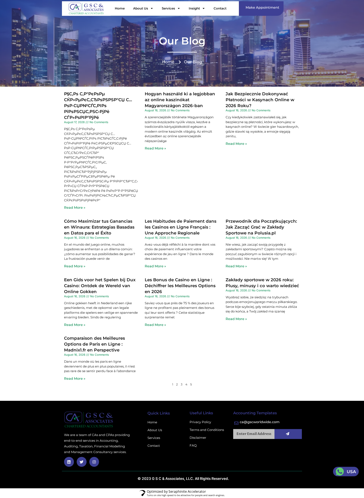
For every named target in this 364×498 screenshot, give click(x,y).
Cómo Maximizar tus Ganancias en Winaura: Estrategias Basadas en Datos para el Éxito (99, 227)
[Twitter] (82, 462)
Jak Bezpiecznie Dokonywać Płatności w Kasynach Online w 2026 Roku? (260, 99)
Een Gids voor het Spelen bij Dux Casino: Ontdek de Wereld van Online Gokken (99, 285)
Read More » (74, 208)
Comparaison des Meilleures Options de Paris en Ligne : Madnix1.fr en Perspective (94, 344)
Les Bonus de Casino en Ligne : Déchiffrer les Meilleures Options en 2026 (180, 285)
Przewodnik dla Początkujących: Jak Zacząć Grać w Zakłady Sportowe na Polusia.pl (261, 227)
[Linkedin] (69, 462)
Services (168, 8)
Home (120, 8)
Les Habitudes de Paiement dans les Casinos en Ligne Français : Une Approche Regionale (180, 227)
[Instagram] (94, 462)
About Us (140, 8)
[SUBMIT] (288, 434)
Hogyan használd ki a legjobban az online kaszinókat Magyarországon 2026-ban (180, 99)
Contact (220, 8)
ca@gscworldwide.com (260, 422)
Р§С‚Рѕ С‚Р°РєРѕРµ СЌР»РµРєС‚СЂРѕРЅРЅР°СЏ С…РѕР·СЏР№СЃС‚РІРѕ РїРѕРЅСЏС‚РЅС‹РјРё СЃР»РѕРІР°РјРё (98, 105)
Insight (194, 8)
